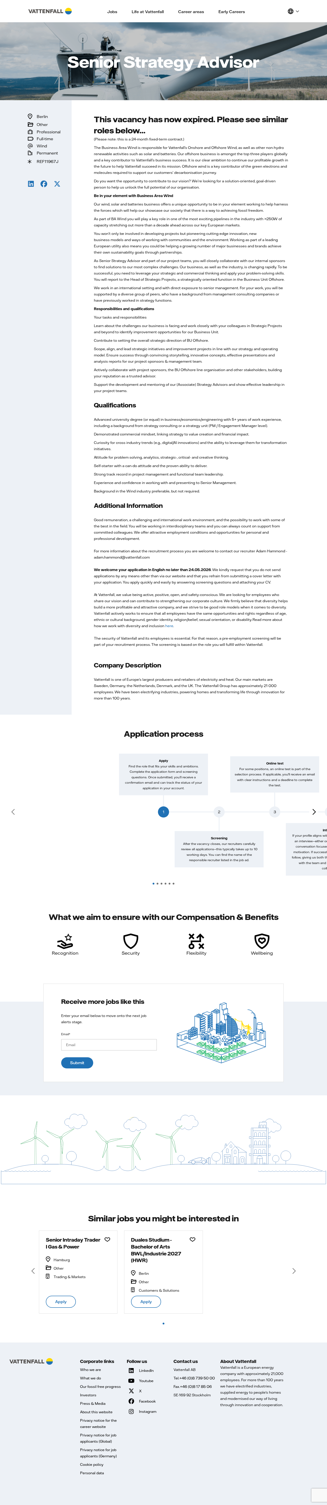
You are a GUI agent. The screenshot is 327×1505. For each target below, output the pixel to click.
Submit (77, 1062)
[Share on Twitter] (57, 184)
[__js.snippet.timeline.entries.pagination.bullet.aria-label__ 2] (157, 884)
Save (107, 1239)
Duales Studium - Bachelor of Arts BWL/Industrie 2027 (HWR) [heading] (156, 1250)
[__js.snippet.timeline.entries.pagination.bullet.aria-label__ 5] (169, 884)
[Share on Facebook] (43, 184)
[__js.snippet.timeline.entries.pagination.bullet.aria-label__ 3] (161, 884)
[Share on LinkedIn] (31, 184)
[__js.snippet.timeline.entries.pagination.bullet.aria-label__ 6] (173, 884)
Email (65, 1034)
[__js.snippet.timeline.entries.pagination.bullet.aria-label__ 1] (153, 884)
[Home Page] (50, 11)
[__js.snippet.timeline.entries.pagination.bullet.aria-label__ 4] (165, 884)
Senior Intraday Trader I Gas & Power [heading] (73, 1243)
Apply (61, 1301)
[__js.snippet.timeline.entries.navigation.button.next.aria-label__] (313, 811)
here (169, 626)
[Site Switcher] (293, 11)
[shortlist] (282, 11)
